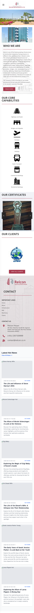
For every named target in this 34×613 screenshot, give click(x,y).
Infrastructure (5, 308)
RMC (3, 310)
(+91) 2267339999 (15, 336)
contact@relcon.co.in (17, 340)
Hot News (27, 380)
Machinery (5, 313)
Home (3, 303)
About (3, 305)
